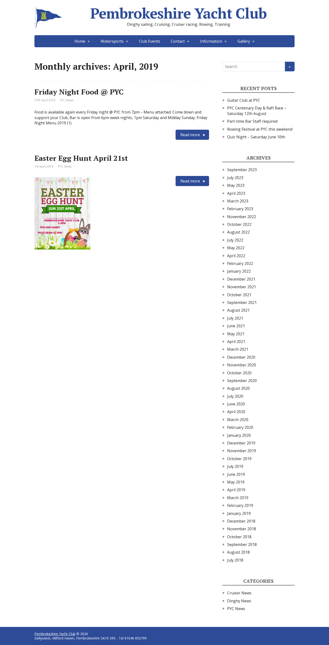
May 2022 (235, 247)
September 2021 (242, 302)
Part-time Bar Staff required (252, 121)
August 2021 (238, 310)
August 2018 (238, 552)
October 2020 (239, 373)
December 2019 (241, 443)
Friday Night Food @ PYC (79, 92)
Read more (190, 134)
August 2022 (238, 232)
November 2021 (241, 286)
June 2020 (236, 404)
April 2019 (236, 489)
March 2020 (237, 419)
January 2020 (239, 435)
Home (79, 41)
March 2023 (237, 201)
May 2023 (235, 185)
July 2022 (235, 240)
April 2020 (236, 411)
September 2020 (242, 380)
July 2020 (235, 396)
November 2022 (241, 216)
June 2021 (236, 326)
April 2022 (236, 255)
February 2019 (240, 505)
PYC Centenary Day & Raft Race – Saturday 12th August (256, 110)
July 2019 (235, 466)
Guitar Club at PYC (243, 100)
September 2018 (242, 544)
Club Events (149, 41)
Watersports (112, 41)
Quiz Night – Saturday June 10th (256, 137)
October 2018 (239, 536)
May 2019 (235, 482)
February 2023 (240, 208)
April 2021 (236, 341)
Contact (178, 41)
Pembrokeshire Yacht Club (178, 13)
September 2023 (242, 169)
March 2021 (237, 349)
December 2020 (241, 357)
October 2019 (239, 458)
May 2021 (235, 333)
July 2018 (235, 560)
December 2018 (241, 521)
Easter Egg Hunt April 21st (81, 158)
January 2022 (239, 271)
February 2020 (240, 427)
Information (211, 41)
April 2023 (236, 193)
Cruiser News (239, 593)
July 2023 (235, 177)
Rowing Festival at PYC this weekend (259, 129)
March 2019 (237, 497)
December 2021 (241, 279)
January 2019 (239, 513)
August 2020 (238, 388)
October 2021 (239, 294)
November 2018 (241, 528)
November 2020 (241, 365)
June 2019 (236, 474)
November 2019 (241, 450)
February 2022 (240, 263)
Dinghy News (239, 601)
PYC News (66, 100)
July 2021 (235, 318)
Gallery (243, 41)
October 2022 (239, 224)
